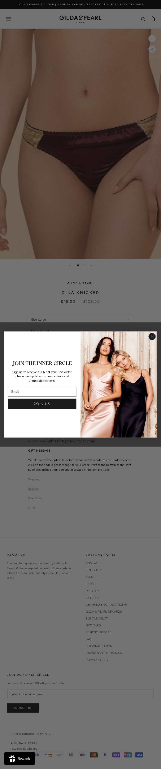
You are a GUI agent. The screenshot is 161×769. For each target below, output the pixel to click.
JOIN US (42, 404)
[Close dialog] (152, 336)
